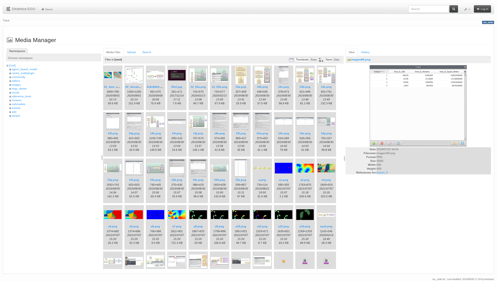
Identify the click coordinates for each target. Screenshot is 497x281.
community (18, 76)
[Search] (453, 9)
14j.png (198, 133)
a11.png (262, 226)
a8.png (198, 226)
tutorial (16, 107)
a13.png (305, 226)
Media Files (113, 52)
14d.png (305, 86)
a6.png (155, 226)
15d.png (219, 179)
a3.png (326, 179)
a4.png (112, 226)
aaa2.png (326, 226)
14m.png (262, 133)
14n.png (283, 133)
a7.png (176, 226)
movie (15, 92)
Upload (131, 52)
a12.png (283, 226)
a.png (262, 179)
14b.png (262, 86)
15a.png (155, 179)
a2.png (304, 179)
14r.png (134, 179)
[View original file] (418, 105)
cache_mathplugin (23, 73)
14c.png (283, 86)
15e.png (240, 179)
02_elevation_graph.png (141, 86)
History (365, 52)
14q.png (112, 179)
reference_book (21, 96)
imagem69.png (360, 59)
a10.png (240, 226)
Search (146, 52)
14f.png (113, 133)
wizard (16, 115)
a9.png (219, 226)
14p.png (326, 133)
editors (16, 80)
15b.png (176, 179)
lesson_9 (382, 172)
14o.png (305, 133)
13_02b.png (219, 86)
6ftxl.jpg (176, 86)
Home (48, 9)
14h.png (155, 133)
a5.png (134, 226)
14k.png (219, 133)
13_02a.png (198, 86)
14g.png (134, 133)
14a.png (240, 86)
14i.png (177, 133)
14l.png (241, 133)
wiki (14, 111)
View (352, 52)
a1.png (283, 179)
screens (17, 100)
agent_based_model (24, 69)
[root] (12, 65)
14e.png (326, 86)
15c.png (198, 179)
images (16, 84)
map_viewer (19, 88)
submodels (18, 104)
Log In (484, 8)
